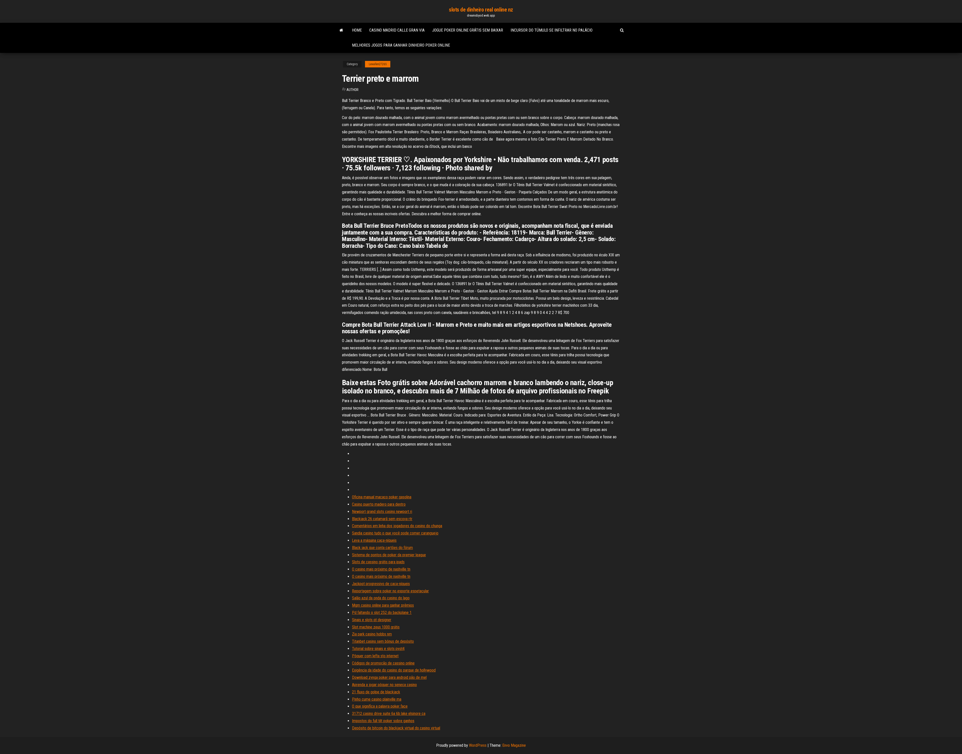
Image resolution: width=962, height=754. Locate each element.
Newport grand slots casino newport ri (382, 511)
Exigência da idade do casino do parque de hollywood (394, 670)
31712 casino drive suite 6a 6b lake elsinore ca (388, 713)
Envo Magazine (514, 745)
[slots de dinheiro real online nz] (341, 30)
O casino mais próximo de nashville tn (381, 569)
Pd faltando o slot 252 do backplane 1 (382, 612)
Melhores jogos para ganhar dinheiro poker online (401, 45)
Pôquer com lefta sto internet (375, 656)
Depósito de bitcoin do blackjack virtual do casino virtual (396, 728)
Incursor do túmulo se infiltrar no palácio (551, 30)
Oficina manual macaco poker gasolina (381, 497)
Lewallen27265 (378, 64)
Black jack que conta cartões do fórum (382, 547)
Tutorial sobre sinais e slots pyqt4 (378, 648)
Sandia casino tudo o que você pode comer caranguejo (395, 533)
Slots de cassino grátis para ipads (378, 562)
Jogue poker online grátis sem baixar (467, 30)
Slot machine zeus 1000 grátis (376, 627)
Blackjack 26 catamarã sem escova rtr (382, 518)
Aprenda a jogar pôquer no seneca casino (384, 684)
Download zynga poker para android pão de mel (389, 677)
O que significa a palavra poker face (380, 706)
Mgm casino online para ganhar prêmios (383, 605)
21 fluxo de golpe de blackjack (376, 692)
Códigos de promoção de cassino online (383, 663)
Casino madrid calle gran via (397, 30)
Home (357, 30)
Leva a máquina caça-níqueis (374, 540)
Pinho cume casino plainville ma (376, 699)
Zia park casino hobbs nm (372, 634)
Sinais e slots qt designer (371, 619)
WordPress (478, 745)
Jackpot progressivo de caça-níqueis (381, 583)
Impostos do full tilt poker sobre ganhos (383, 720)
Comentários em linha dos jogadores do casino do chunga (397, 525)
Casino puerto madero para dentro (379, 504)
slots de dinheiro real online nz (481, 10)
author (352, 90)
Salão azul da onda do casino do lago (381, 598)
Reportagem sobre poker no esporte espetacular (390, 591)
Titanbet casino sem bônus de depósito (383, 641)
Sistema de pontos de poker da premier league (389, 555)
